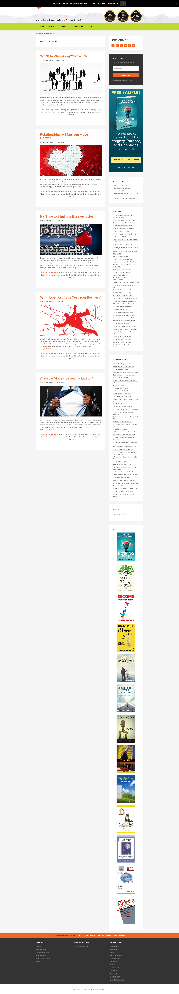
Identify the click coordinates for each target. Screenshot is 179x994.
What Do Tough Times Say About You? (124, 321)
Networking (114, 950)
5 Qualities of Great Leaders (121, 477)
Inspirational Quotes (43, 958)
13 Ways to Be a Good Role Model (123, 259)
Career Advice (115, 967)
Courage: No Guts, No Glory (121, 378)
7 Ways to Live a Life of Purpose (122, 336)
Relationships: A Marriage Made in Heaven (65, 136)
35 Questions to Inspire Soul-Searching (124, 262)
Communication (115, 958)
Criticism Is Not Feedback (120, 486)
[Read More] (61, 105)
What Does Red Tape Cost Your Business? (71, 297)
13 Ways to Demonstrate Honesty (123, 449)
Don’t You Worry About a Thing (122, 293)
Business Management (117, 979)
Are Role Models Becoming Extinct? (66, 378)
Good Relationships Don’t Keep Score (124, 220)
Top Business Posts (43, 953)
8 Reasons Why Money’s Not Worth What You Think (125, 458)
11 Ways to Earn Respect (120, 388)
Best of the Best (115, 976)
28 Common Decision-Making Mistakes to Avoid (125, 443)
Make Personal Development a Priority (124, 480)
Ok (123, 3)
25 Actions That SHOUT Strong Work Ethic (125, 409)
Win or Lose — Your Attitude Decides (124, 223)
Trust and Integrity (116, 955)
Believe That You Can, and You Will (123, 366)
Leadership (113, 961)
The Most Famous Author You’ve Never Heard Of (124, 346)
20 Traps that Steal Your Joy (121, 309)
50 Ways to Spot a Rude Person (122, 244)
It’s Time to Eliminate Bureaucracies (66, 216)
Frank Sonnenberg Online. (86, 989)
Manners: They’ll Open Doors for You (124, 191)
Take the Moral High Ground (121, 364)
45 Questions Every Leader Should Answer (125, 472)
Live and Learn (41, 955)
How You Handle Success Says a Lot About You (125, 425)
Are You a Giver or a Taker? (121, 256)
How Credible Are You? (120, 404)
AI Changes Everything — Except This (124, 432)
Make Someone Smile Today (121, 188)
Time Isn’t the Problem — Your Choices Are (125, 298)
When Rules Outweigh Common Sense (124, 447)
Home (38, 33)
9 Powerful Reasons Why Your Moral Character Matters (123, 216)
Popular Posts (41, 950)
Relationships (114, 947)
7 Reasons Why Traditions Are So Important (126, 282)
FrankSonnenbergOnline (49, 110)
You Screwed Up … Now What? (122, 396)
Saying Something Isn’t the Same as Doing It (125, 194)
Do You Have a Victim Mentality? (122, 339)
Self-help (113, 964)
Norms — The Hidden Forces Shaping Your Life (125, 381)
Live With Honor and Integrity (121, 272)
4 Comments (59, 301)
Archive (38, 947)
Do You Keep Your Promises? (121, 323)
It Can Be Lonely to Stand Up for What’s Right (124, 286)
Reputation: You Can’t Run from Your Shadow (124, 495)
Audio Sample (118, 160)
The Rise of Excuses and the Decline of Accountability (124, 468)
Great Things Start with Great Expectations (125, 372)
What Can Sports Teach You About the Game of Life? (124, 266)
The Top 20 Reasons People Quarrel (124, 290)
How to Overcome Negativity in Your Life (125, 315)
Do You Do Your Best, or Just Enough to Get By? (126, 418)
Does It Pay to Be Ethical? (120, 429)
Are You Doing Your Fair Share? (122, 342)
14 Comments (59, 142)
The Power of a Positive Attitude (122, 307)
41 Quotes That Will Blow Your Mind (123, 237)
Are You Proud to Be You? (120, 275)
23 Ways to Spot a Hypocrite (121, 231)
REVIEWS (121, 168)
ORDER (131, 168)
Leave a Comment (60, 60)
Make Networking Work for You (122, 464)
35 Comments (59, 382)
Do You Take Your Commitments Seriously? (126, 483)
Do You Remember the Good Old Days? (124, 234)
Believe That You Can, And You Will (123, 304)
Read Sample (133, 160)
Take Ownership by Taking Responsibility (125, 329)
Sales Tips (113, 973)
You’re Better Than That (120, 185)
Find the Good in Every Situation (122, 407)
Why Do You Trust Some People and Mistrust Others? (123, 279)
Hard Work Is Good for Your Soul (122, 421)
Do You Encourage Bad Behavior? (123, 226)
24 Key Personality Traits (81, 947)
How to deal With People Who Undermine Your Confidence (125, 453)
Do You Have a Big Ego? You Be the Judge (125, 489)
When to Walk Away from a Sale (64, 56)
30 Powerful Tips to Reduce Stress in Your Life (125, 333)
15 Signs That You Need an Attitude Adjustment (123, 413)
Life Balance (114, 970)
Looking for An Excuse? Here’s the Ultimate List (125, 400)
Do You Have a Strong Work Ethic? (123, 491)
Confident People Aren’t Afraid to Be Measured (123, 438)
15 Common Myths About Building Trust (124, 301)
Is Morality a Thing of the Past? (122, 269)
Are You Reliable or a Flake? (121, 385)
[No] (177, 4)
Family (112, 953)
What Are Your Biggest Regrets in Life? (124, 326)
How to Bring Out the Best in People (123, 295)
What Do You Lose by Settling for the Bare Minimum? (125, 248)
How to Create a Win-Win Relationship (124, 435)
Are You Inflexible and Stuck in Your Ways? (125, 475)
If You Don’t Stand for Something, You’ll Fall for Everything (125, 240)
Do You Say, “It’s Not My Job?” (122, 394)
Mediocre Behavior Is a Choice (122, 391)
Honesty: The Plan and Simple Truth (123, 228)
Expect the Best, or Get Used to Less (124, 375)
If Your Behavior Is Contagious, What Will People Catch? (125, 252)
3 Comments (59, 220)
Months (38, 961)
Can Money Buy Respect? (120, 462)
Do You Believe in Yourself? (121, 369)
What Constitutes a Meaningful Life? (123, 312)
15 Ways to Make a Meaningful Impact (124, 198)
